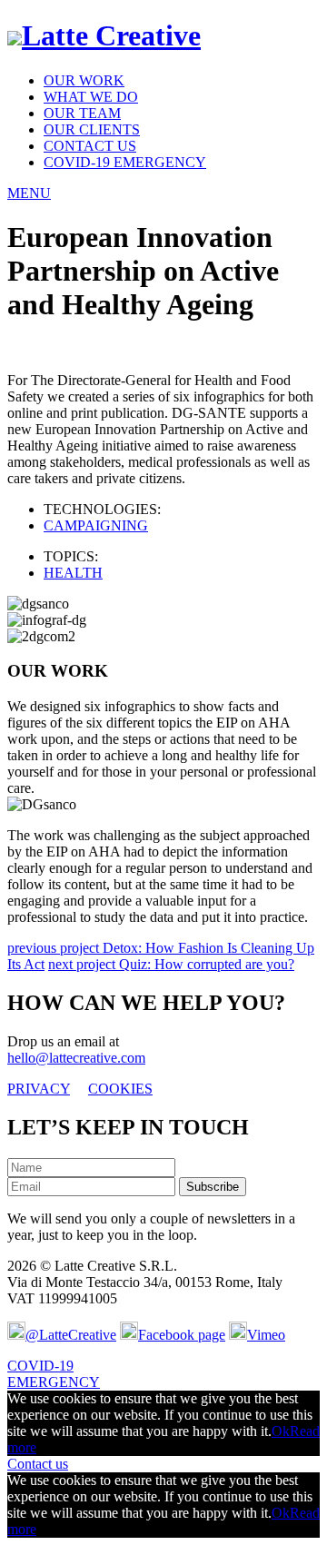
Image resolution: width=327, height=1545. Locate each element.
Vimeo (266, 1334)
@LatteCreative (70, 1334)
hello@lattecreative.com (76, 1057)
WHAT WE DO (91, 96)
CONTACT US (90, 146)
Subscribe (212, 1186)
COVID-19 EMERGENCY (125, 162)
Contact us (37, 1463)
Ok (281, 1431)
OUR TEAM (82, 113)
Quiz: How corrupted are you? (171, 964)
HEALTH (73, 572)
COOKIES (120, 1088)
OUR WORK (84, 80)
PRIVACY (38, 1088)
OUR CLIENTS (92, 129)
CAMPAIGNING (96, 525)
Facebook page (181, 1334)
